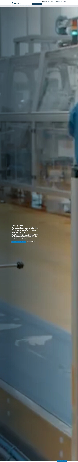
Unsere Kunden (39, 1)
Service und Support (46, 3)
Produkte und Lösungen (36, 3)
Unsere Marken (58, 3)
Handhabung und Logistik (25, 5)
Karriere (52, 1)
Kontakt (64, 3)
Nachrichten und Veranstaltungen (58, 1)
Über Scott (49, 1)
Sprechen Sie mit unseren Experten (18, 241)
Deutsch (65, 1)
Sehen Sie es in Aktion (31, 241)
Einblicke (53, 3)
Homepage (12, 5)
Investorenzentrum (44, 1)
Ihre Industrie (27, 3)
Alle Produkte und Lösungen (18, 5)
